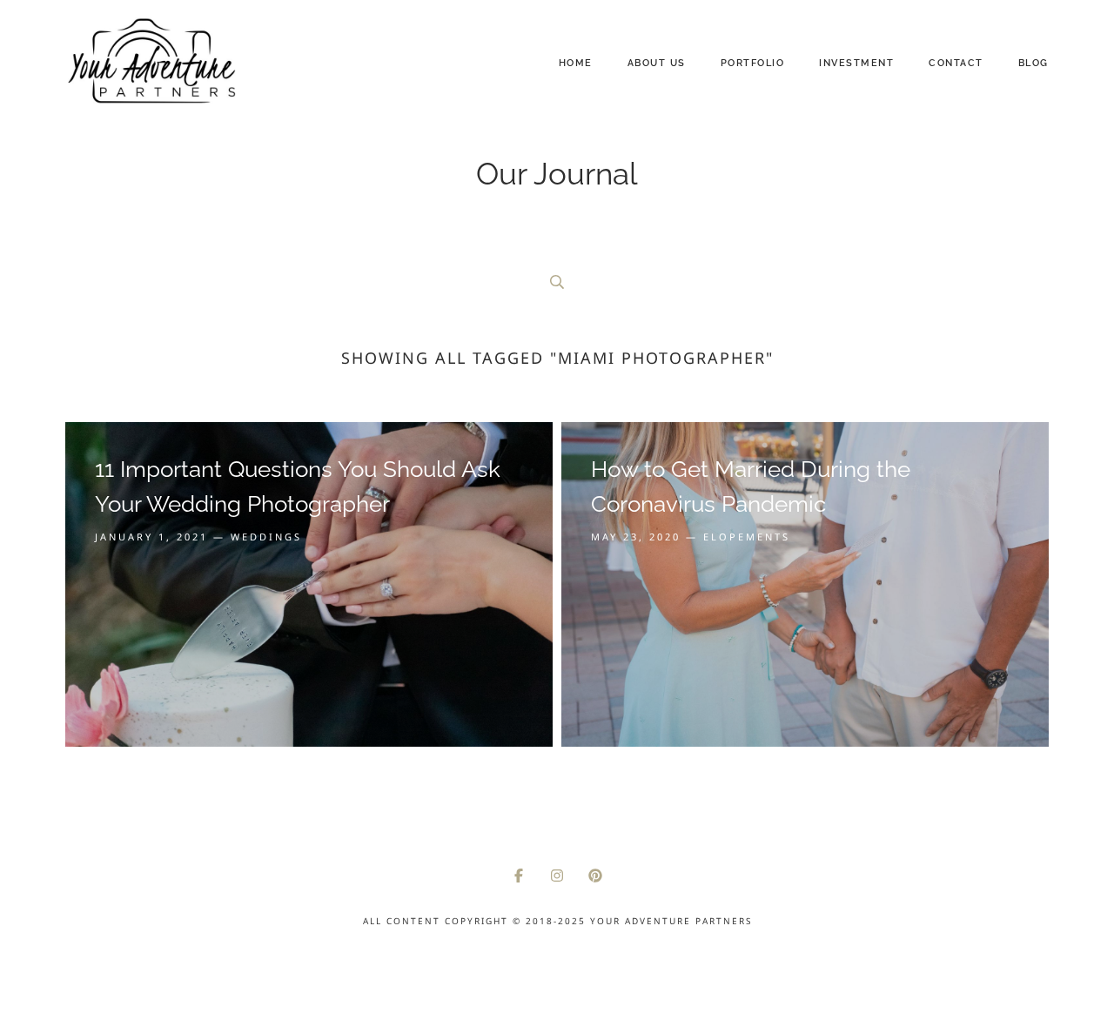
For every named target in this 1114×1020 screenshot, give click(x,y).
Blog (1033, 63)
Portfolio (753, 63)
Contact (956, 63)
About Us (656, 63)
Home (576, 63)
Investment (856, 63)
